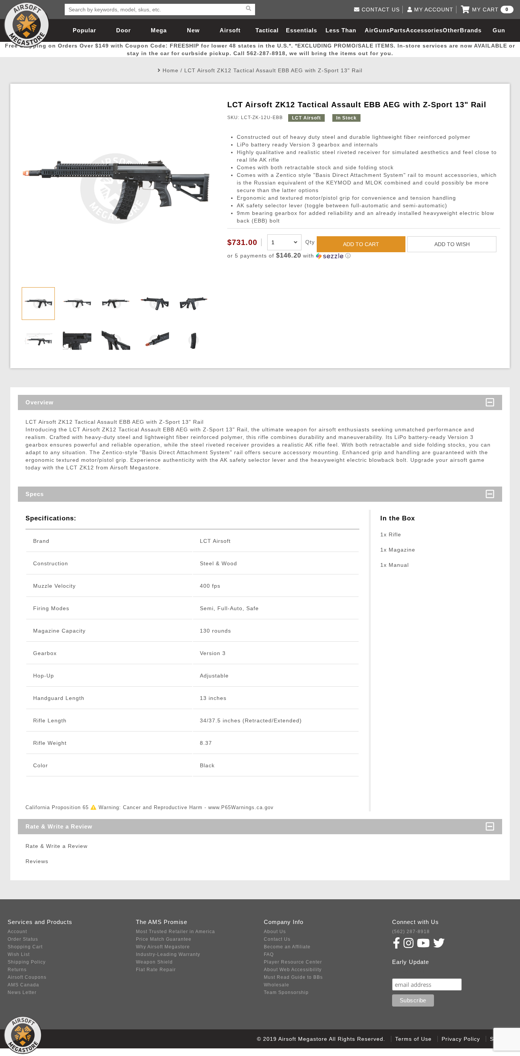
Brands (471, 30)
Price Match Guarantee (163, 939)
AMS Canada (23, 985)
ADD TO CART (361, 244)
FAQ (269, 954)
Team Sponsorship (286, 992)
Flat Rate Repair (156, 969)
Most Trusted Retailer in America (175, 931)
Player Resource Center (293, 962)
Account (17, 931)
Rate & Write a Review (59, 826)
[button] (363, 255)
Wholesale (276, 985)
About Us (275, 931)
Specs (35, 494)
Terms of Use (413, 1039)
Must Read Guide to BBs (293, 977)
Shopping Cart (25, 946)
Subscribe (408, 971)
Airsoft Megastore (26, 25)
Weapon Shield (154, 962)
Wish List (19, 954)
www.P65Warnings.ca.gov (241, 807)
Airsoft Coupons (27, 977)
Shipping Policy (27, 962)
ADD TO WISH (452, 244)
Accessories (424, 30)
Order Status (23, 939)
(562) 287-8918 (411, 931)
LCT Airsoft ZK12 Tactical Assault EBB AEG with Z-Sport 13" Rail (273, 70)
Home (171, 70)
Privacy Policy (461, 1039)
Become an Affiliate (287, 946)
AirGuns (377, 30)
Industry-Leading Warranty (168, 954)
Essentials (301, 30)
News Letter (22, 992)
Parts (398, 30)
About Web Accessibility (293, 969)
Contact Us (277, 939)
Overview (40, 402)
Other (451, 30)
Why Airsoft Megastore (163, 946)
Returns (17, 969)
